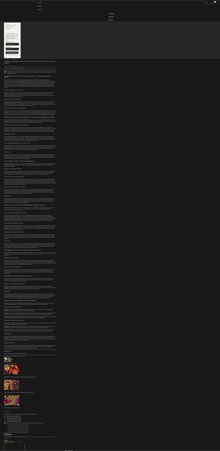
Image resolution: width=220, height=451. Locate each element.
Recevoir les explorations (12, 52)
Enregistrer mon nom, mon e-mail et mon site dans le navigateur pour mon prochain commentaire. (24, 423)
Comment (6, 432)
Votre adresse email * (10, 42)
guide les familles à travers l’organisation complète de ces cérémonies (17, 113)
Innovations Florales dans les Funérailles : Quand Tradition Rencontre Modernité (19, 376)
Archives (39, 6)
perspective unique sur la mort (30, 225)
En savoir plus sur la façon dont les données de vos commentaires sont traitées (39, 436)
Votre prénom (9, 46)
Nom (5, 416)
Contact (39, 9)
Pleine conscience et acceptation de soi (11, 407)
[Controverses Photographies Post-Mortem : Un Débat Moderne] (10, 361)
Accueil (39, 2)
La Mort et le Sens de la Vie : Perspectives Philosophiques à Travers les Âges (19, 392)
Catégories (6, 440)
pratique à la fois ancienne (19, 163)
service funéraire (29, 104)
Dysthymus (7, 357)
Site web (5, 420)
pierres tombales (37, 119)
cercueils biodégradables (51, 181)
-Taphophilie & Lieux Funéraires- (11, 58)
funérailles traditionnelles (14, 83)
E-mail (5, 418)
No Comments (12, 65)
